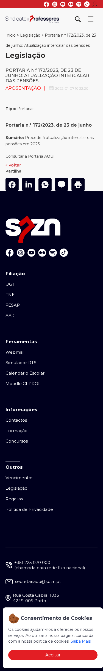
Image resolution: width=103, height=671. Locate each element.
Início (10, 35)
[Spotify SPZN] (78, 4)
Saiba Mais (81, 641)
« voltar (13, 165)
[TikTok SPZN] (87, 4)
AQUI (49, 156)
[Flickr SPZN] (70, 4)
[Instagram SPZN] (54, 4)
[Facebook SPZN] (46, 4)
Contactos (16, 420)
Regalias (14, 498)
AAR (10, 315)
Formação (16, 430)
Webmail (14, 352)
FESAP (12, 305)
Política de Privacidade (29, 509)
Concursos (16, 441)
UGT (10, 284)
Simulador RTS (21, 362)
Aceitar (53, 655)
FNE (10, 294)
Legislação (30, 35)
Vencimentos (19, 477)
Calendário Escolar (25, 373)
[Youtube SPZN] (62, 4)
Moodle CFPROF (23, 383)
